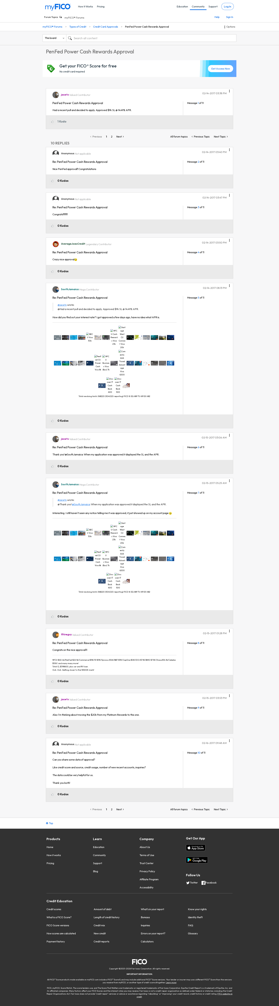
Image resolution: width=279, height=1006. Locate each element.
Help (217, 17)
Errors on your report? (153, 933)
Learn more (171, 982)
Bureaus (145, 917)
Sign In (229, 17)
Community (198, 6)
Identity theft (195, 917)
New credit (100, 933)
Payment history (55, 941)
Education (182, 6)
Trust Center (147, 863)
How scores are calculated (61, 933)
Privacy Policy (147, 871)
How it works (53, 855)
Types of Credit (77, 26)
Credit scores (53, 909)
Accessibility (146, 887)
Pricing (100, 6)
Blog (95, 871)
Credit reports (101, 941)
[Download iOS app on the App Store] (195, 848)
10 (199, 752)
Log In (227, 6)
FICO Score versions (57, 925)
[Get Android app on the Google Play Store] (196, 860)
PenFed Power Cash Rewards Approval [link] (147, 26)
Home (49, 847)
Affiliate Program (149, 879)
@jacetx (62, 304)
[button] (229, 90)
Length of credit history (106, 917)
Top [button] (51, 823)
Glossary (193, 933)
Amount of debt (102, 909)
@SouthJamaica (81, 504)
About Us (145, 847)
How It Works (85, 6)
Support (212, 6)
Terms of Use (147, 855)
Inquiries (145, 925)
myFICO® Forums (74, 17)
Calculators (147, 941)
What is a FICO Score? (59, 917)
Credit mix (99, 925)
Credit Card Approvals (105, 26)
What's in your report (152, 909)
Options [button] (230, 26)
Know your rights (197, 909)
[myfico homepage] (58, 7)
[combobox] (151, 38)
